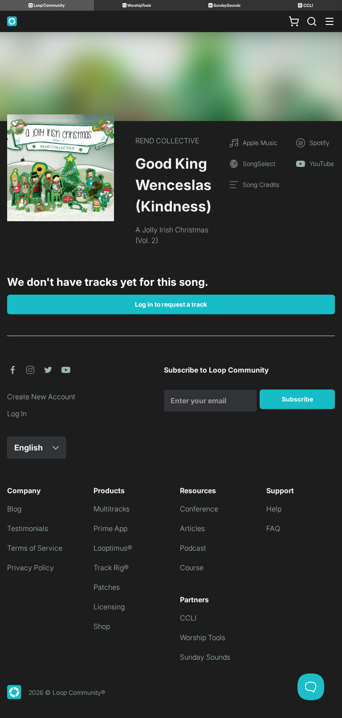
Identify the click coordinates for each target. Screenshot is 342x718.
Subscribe (297, 399)
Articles (192, 528)
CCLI (188, 617)
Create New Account (41, 396)
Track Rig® (111, 567)
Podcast (193, 548)
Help (273, 508)
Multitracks (112, 508)
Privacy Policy (30, 567)
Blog (14, 508)
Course (192, 567)
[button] (12, 370)
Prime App (110, 528)
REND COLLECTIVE (167, 140)
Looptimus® (113, 548)
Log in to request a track (171, 304)
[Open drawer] (329, 21)
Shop (102, 626)
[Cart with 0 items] (294, 21)
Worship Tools (202, 637)
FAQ (273, 528)
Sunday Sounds (205, 657)
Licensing (109, 606)
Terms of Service (34, 548)
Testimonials (27, 528)
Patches (107, 587)
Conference (199, 508)
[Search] (311, 21)
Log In (17, 413)
